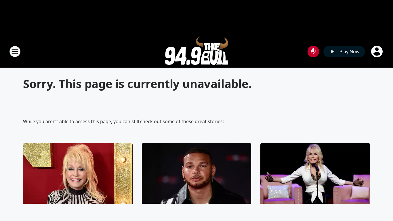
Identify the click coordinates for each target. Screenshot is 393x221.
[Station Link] (196, 51)
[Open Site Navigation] (15, 51)
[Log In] (377, 51)
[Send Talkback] (313, 51)
